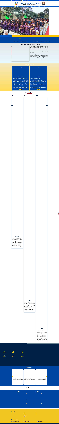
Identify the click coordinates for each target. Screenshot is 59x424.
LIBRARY (39, 6)
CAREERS (43, 6)
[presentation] (12, 376)
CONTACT (32, 6)
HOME (15, 6)
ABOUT (18, 6)
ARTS (42, 328)
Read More (21, 89)
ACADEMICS (22, 6)
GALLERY (27, 6)
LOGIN (35, 6)
